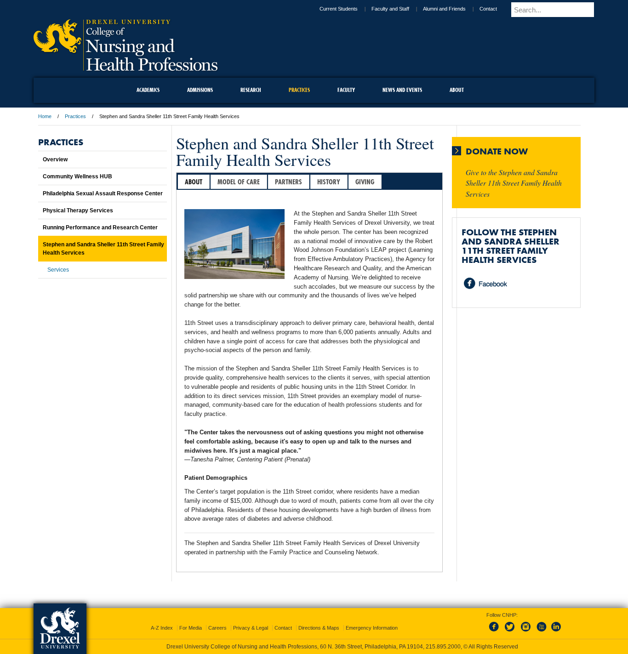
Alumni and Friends (452, 8)
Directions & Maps (318, 619)
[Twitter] (511, 623)
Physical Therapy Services (78, 210)
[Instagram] (526, 623)
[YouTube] (541, 623)
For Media (190, 619)
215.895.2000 (322, 646)
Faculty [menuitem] (346, 89)
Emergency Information (372, 619)
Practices (75, 116)
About (193, 181)
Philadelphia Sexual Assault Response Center (103, 193)
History (328, 181)
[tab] (194, 182)
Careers (217, 619)
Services (58, 270)
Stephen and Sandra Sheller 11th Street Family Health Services (103, 248)
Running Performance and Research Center (100, 227)
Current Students (346, 8)
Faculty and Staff (398, 8)
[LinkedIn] (556, 623)
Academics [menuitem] (148, 89)
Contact (496, 8)
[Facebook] (495, 623)
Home (44, 116)
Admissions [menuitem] (200, 89)
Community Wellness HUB (77, 176)
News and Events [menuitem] (402, 89)
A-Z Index (162, 619)
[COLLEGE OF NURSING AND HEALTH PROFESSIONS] (125, 67)
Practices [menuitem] (299, 89)
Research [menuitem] (250, 89)
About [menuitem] (457, 89)
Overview (55, 159)
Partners (288, 181)
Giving (364, 181)
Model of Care (238, 181)
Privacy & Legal (250, 619)
